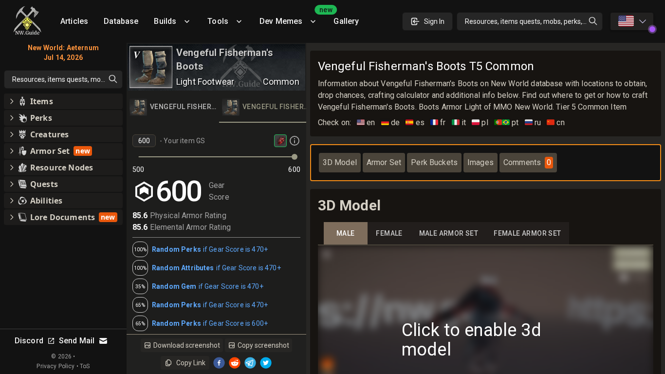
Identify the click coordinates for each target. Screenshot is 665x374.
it (459, 122)
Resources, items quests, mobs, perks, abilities (534, 21)
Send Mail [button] (76, 340)
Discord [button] (29, 340)
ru (533, 122)
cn (556, 122)
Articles (74, 21)
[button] (63, 101)
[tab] (173, 107)
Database (121, 21)
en (366, 122)
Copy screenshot (263, 345)
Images (480, 162)
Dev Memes (292, 18)
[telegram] (250, 363)
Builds (165, 21)
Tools (217, 21)
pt (506, 122)
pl (480, 122)
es (415, 122)
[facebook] (219, 363)
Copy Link (190, 363)
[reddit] (234, 363)
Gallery (346, 21)
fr (438, 122)
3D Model (340, 162)
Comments (527, 162)
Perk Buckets (434, 162)
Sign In (434, 21)
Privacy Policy (55, 366)
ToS (85, 366)
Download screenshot (186, 345)
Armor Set (384, 162)
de (390, 122)
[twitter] (266, 363)
